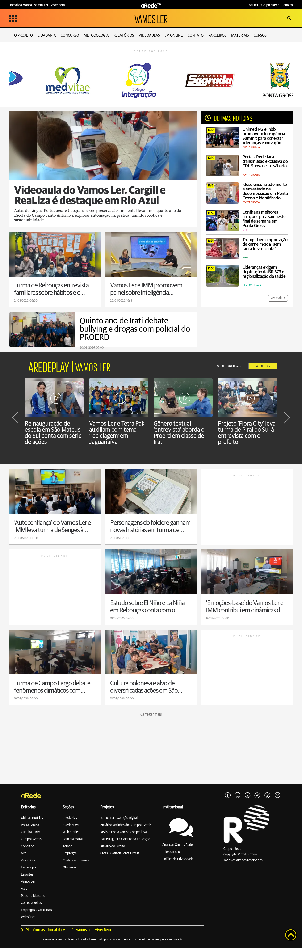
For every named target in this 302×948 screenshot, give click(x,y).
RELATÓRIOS (123, 35)
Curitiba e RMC (31, 832)
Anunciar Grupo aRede (177, 845)
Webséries (28, 917)
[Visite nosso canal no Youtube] (247, 795)
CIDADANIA (47, 35)
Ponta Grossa (30, 825)
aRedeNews (71, 825)
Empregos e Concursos (36, 910)
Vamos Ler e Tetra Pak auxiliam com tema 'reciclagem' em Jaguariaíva (116, 433)
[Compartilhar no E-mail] (277, 795)
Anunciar (264, 5)
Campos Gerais (31, 839)
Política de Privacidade (177, 859)
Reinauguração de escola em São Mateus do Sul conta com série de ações (53, 433)
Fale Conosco (171, 852)
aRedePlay (70, 818)
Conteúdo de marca (76, 860)
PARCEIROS (217, 35)
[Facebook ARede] (227, 795)
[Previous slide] (15, 417)
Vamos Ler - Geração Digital (119, 818)
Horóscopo (28, 867)
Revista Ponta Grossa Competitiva (123, 832)
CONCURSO (70, 35)
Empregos (70, 853)
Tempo (67, 846)
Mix (23, 853)
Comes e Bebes (31, 903)
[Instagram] (237, 795)
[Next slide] (286, 417)
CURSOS (260, 35)
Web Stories (71, 832)
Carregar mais (151, 714)
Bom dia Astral (73, 839)
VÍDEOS (263, 366)
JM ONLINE (174, 35)
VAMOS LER (151, 18)
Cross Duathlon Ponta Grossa (120, 853)
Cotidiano (27, 846)
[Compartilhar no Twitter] (257, 795)
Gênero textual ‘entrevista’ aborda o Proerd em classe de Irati (179, 433)
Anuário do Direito (112, 846)
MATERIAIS (240, 35)
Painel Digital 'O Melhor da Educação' (125, 839)
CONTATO (196, 35)
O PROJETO (23, 35)
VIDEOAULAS (149, 35)
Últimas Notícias (32, 818)
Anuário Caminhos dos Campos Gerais (125, 825)
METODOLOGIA (96, 35)
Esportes (27, 874)
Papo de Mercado (33, 895)
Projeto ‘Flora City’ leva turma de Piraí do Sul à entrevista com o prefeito (247, 433)
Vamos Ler (28, 881)
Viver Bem (28, 860)
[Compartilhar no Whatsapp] (267, 795)
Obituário (69, 867)
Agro (24, 888)
